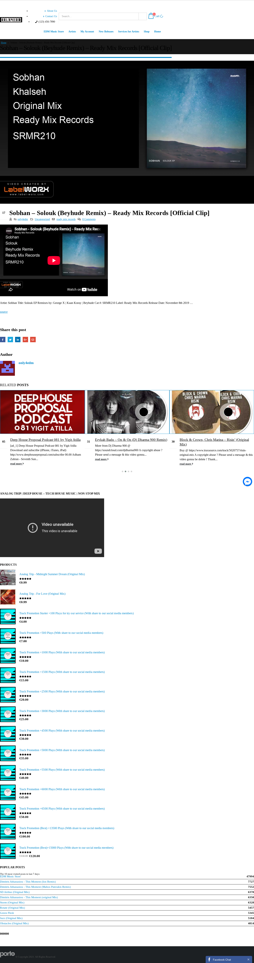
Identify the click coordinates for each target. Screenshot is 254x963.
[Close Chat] (248, 959)
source (4, 311)
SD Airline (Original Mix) (15, 892)
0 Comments (89, 219)
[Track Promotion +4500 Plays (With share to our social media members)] (8, 734)
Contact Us (51, 16)
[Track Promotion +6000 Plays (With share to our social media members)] (8, 793)
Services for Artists (128, 31)
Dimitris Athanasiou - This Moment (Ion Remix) (28, 881)
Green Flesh (7, 912)
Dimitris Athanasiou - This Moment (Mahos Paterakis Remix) (35, 886)
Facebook (2, 339)
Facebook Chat (222, 959)
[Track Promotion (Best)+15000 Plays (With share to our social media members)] (8, 851)
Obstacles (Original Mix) (14, 923)
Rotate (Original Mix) (12, 907)
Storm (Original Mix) (12, 902)
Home (157, 31)
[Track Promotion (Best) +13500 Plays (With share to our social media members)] (8, 832)
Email (33, 339)
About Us (52, 10)
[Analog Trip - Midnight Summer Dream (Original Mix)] (8, 578)
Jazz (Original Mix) (11, 918)
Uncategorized (42, 219)
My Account (87, 31)
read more (16, 463)
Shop (146, 31)
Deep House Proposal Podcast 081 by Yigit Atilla (45, 440)
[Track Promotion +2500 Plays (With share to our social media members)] (8, 695)
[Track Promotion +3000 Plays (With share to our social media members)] (8, 714)
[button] (122, 471)
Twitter (10, 339)
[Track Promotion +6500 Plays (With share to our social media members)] (8, 812)
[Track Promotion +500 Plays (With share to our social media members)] (8, 636)
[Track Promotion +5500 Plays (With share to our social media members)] (8, 773)
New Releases (106, 31)
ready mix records (66, 219)
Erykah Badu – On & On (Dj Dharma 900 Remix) (131, 440)
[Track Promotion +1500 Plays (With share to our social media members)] (8, 675)
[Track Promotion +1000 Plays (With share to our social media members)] (8, 656)
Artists (72, 31)
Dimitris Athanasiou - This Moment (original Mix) (29, 897)
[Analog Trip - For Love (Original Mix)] (8, 597)
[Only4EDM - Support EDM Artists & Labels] (11, 19)
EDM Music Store (54, 31)
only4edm (22, 219)
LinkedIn (17, 339)
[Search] (143, 16)
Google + (25, 339)
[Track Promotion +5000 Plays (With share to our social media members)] (8, 754)
